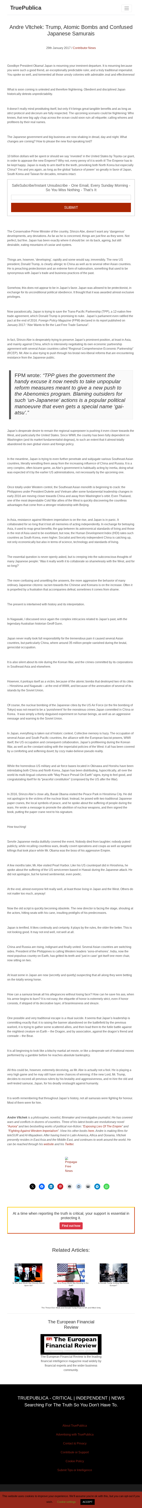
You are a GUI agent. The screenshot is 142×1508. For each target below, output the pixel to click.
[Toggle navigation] (126, 8)
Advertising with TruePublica (75, 1434)
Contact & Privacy (75, 1443)
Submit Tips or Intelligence (74, 1470)
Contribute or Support (75, 1452)
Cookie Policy (75, 1461)
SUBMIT (71, 207)
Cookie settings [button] (66, 1501)
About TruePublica (74, 1425)
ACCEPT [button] (87, 1502)
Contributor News (84, 48)
